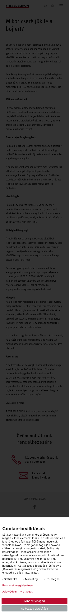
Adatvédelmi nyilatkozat (17, 591)
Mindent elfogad (34, 600)
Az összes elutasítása (34, 608)
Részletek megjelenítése (17, 585)
